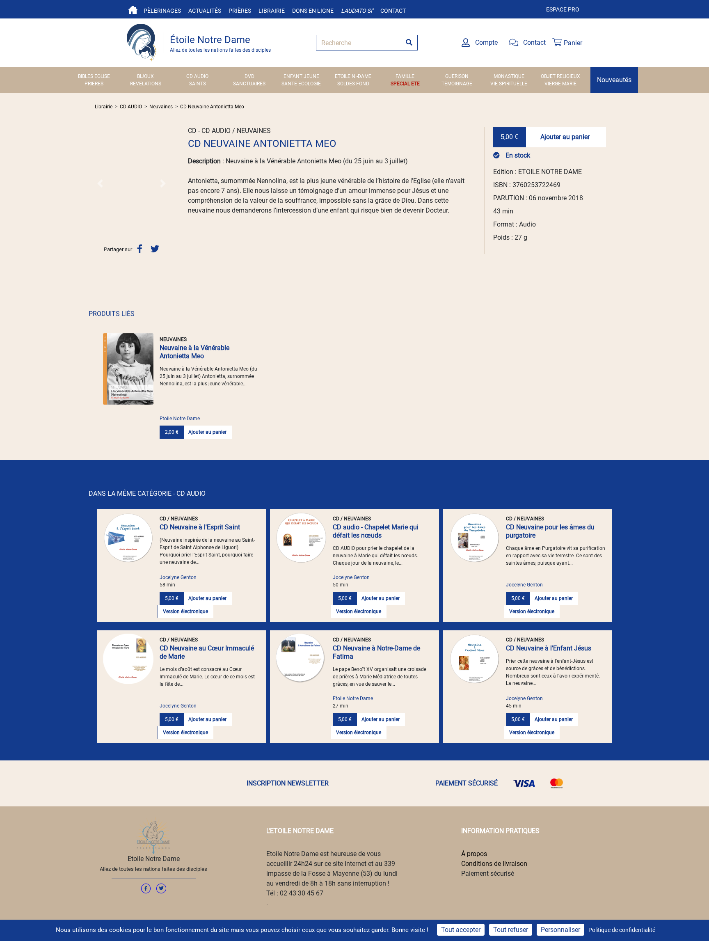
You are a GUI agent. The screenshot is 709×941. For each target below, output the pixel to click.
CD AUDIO (197, 76)
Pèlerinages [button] (162, 10)
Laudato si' (357, 10)
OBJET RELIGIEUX (560, 76)
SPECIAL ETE (405, 84)
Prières (240, 10)
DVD (249, 76)
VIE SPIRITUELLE (508, 84)
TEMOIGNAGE (456, 84)
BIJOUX (145, 76)
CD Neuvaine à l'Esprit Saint (200, 527)
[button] (100, 183)
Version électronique (185, 611)
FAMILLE (405, 76)
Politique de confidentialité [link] (621, 930)
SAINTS (197, 84)
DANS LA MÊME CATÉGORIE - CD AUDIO (147, 493)
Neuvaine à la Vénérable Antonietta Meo (194, 352)
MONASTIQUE (509, 76)
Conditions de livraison (494, 864)
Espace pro (562, 9)
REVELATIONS (145, 84)
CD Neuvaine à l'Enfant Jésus (548, 648)
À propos (474, 854)
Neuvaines (161, 107)
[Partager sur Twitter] (155, 249)
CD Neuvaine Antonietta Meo (212, 107)
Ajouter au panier (565, 137)
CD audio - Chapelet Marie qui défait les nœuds (376, 531)
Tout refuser (510, 930)
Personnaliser (560, 930)
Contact (393, 10)
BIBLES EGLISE (94, 76)
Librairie (271, 10)
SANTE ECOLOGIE (301, 84)
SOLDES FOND (353, 84)
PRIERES (94, 84)
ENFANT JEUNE (301, 76)
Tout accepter (460, 930)
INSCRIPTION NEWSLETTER (288, 783)
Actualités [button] (204, 10)
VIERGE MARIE (560, 84)
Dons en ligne (313, 10)
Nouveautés (614, 80)
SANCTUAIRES (249, 84)
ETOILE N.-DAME (353, 76)
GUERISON (457, 76)
